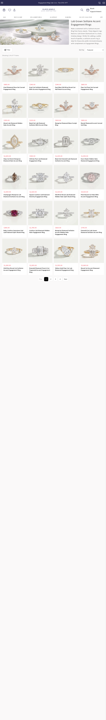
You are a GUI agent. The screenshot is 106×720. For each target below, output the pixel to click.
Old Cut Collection (85, 17)
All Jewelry (53, 17)
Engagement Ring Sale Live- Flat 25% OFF (53, 3)
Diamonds (68, 17)
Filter (8, 50)
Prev (40, 279)
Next (65, 279)
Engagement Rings (36, 17)
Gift (101, 17)
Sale (4, 17)
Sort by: (81, 50)
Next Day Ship (18, 17)
